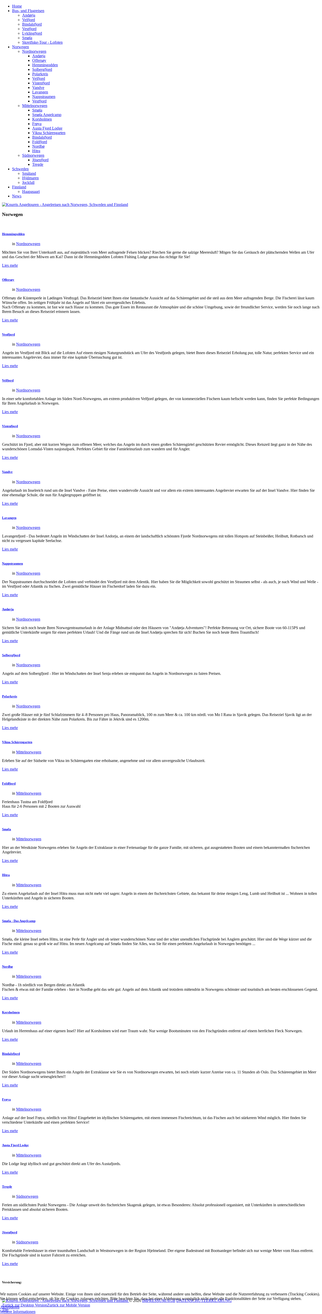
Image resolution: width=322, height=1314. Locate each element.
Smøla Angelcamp (46, 115)
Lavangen (40, 92)
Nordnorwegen (34, 51)
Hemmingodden (45, 65)
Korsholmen (42, 119)
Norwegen (20, 47)
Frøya (37, 124)
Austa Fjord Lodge (47, 128)
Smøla (27, 38)
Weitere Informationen (17, 1311)
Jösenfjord (40, 160)
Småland (29, 173)
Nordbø (38, 146)
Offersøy (39, 60)
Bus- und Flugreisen (28, 11)
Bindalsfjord (32, 24)
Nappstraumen (43, 96)
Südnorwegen (33, 155)
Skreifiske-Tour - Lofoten (42, 42)
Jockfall (28, 182)
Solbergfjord (42, 69)
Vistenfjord (41, 83)
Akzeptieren (9, 1307)
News (16, 196)
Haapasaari (31, 191)
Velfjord (28, 20)
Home (17, 6)
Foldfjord (39, 142)
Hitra (36, 151)
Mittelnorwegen (34, 105)
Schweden (20, 169)
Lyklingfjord (32, 33)
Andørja (28, 15)
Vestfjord (29, 29)
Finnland (19, 187)
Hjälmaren (30, 178)
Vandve (38, 87)
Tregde (37, 164)
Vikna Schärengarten (48, 133)
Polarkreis (40, 74)
